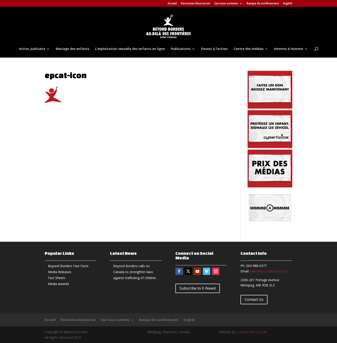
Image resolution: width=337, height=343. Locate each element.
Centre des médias (248, 49)
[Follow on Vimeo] (206, 271)
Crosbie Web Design (252, 332)
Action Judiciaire (32, 49)
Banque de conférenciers (263, 3)
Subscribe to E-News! (198, 288)
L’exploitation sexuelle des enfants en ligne (130, 49)
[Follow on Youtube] (197, 271)
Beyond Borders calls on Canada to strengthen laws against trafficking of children (134, 272)
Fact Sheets (56, 278)
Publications (181, 49)
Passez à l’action (214, 49)
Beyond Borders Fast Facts (68, 266)
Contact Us (254, 299)
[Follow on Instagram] (215, 271)
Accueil (172, 3)
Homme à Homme (288, 49)
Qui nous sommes (226, 3)
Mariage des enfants (72, 49)
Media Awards (58, 284)
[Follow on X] (188, 271)
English (287, 3)
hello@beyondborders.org (269, 271)
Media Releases (59, 272)
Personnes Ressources (195, 3)
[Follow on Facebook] (179, 271)
